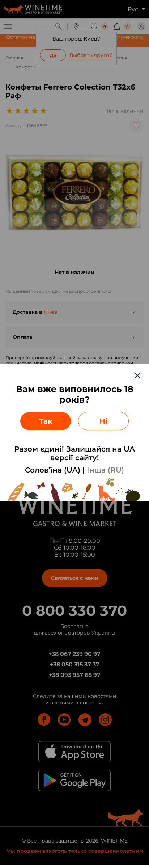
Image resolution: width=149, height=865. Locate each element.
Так (45, 421)
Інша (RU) (105, 470)
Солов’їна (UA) (52, 470)
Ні (103, 421)
